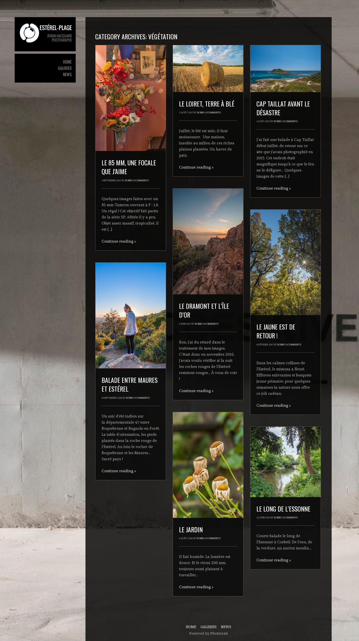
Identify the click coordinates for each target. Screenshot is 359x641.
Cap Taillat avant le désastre (283, 108)
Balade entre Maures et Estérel (130, 384)
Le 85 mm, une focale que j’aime (129, 167)
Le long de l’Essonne (283, 508)
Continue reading (119, 241)
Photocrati (219, 633)
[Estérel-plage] (45, 33)
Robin (128, 180)
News (226, 627)
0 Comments (141, 180)
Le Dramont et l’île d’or (204, 310)
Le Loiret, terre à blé (206, 103)
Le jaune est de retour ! (275, 331)
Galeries (209, 627)
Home (191, 627)
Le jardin (191, 529)
